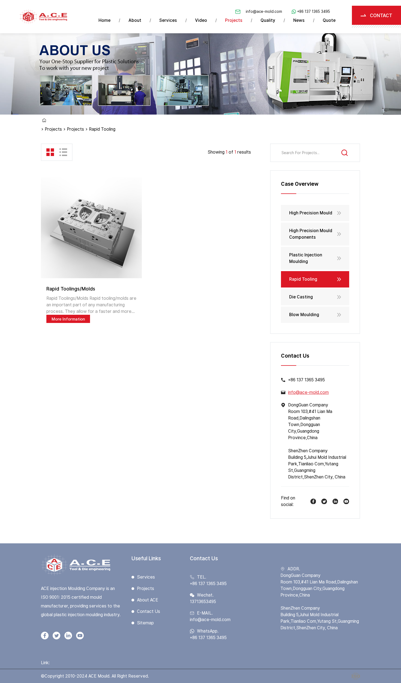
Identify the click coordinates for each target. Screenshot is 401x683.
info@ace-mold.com (264, 11)
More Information (68, 319)
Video (201, 20)
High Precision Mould (310, 212)
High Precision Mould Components (310, 234)
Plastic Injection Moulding (305, 258)
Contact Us (148, 611)
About (134, 20)
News (299, 20)
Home (104, 20)
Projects (234, 20)
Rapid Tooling (303, 279)
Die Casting (301, 296)
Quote (329, 20)
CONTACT (381, 15)
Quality (268, 20)
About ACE (147, 600)
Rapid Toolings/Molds (70, 289)
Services (168, 20)
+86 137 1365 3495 (313, 11)
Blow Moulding (304, 314)
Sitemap (145, 622)
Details (91, 227)
